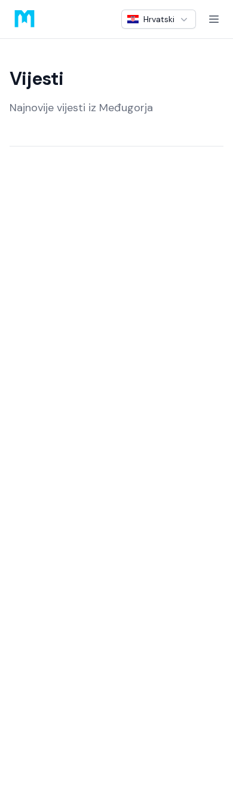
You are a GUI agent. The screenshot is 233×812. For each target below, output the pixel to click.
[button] (158, 19)
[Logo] (24, 19)
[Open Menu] (213, 19)
